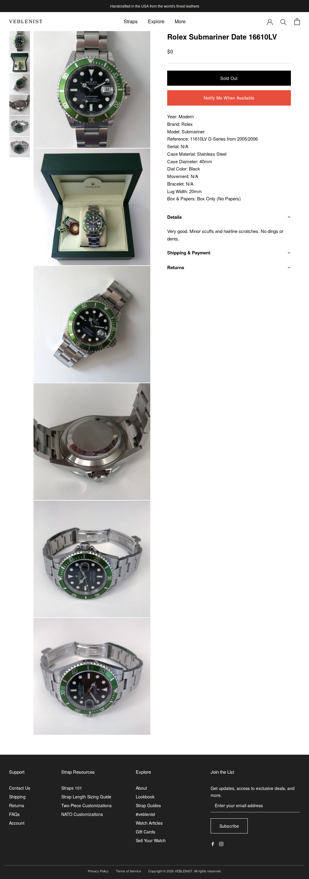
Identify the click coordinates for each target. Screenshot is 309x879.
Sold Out (228, 78)
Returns (16, 805)
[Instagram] (221, 843)
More (180, 21)
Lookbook (145, 797)
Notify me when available (229, 98)
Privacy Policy (98, 870)
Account (16, 823)
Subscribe (229, 826)
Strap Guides (148, 805)
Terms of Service (128, 870)
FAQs (14, 814)
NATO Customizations (82, 814)
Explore (156, 21)
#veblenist (145, 814)
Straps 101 (71, 788)
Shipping (17, 797)
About (141, 788)
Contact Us (19, 788)
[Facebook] (213, 843)
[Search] (283, 21)
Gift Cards (145, 832)
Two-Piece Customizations (86, 805)
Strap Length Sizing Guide (86, 797)
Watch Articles (149, 823)
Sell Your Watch (151, 840)
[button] (229, 217)
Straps (131, 21)
